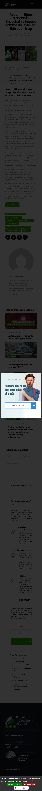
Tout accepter (14, 784)
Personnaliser (21, 788)
